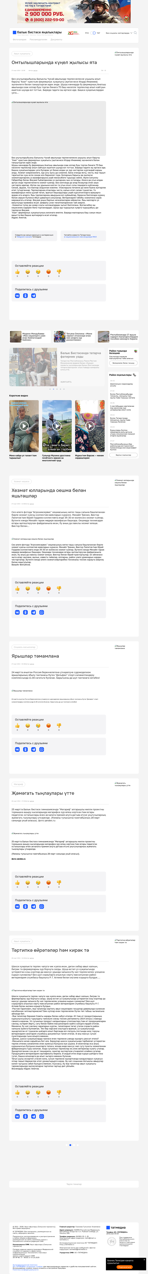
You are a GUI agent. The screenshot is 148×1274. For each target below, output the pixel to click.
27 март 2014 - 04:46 (18, 664)
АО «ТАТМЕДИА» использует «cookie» (28, 1266)
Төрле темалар (74, 1184)
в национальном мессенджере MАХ (80, 237)
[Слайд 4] (60, 389)
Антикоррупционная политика (25, 1265)
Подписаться (124, 1267)
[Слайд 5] (64, 389)
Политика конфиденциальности (26, 1270)
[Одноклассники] (25, 295)
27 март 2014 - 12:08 (18, 70)
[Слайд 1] (50, 389)
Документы (56, 39)
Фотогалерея (19, 39)
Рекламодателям (38, 39)
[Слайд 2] (53, 389)
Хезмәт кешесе (21, 481)
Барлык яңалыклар (123, 455)
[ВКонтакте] (17, 295)
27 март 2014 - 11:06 (18, 504)
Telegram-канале (24, 237)
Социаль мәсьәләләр (24, 647)
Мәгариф (18, 784)
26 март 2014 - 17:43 (18, 801)
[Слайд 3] (57, 389)
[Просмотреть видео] (24, 426)
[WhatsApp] (41, 612)
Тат (98, 33)
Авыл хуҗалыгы (22, 53)
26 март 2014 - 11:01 (18, 958)
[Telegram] (33, 295)
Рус (87, 33)
